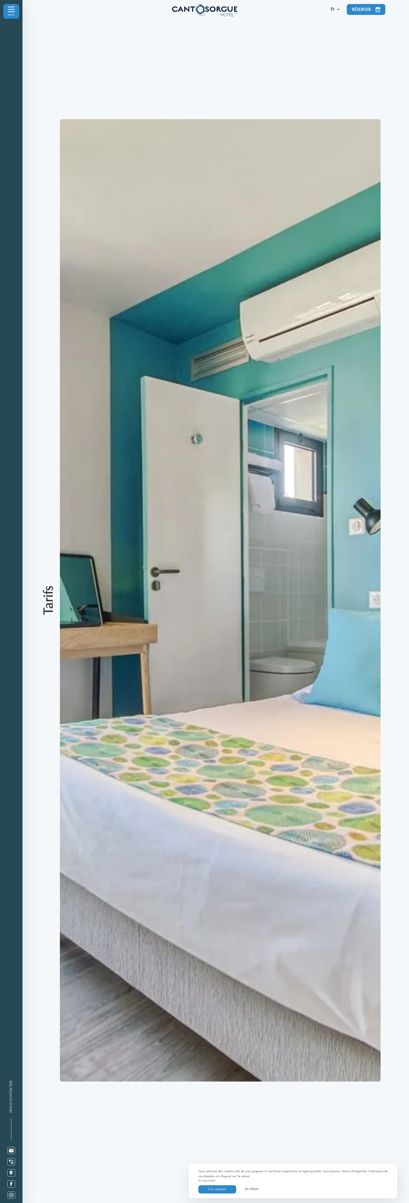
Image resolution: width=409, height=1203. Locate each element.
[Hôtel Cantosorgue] (248, 9)
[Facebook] (11, 1184)
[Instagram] (11, 1195)
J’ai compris (217, 1189)
